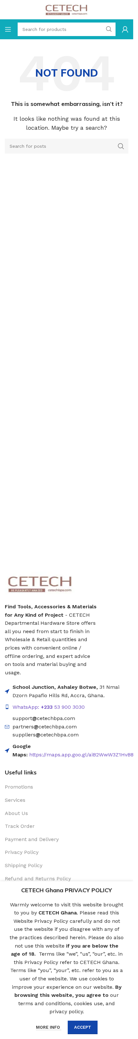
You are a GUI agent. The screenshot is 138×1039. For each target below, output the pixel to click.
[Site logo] (66, 9)
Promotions (19, 787)
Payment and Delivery (32, 839)
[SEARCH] (121, 146)
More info (48, 1027)
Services (15, 800)
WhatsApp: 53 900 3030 (49, 707)
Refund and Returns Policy (38, 878)
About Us (16, 813)
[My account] (125, 29)
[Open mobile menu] (8, 29)
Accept (82, 1027)
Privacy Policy (22, 852)
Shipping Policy (23, 865)
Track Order (20, 826)
